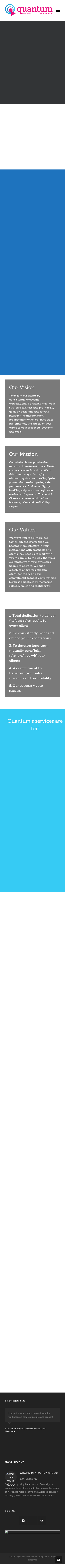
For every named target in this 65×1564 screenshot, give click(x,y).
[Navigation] (58, 10)
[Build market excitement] (35, 855)
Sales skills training (32, 1068)
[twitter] (32, 1520)
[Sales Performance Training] (35, 197)
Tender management (32, 961)
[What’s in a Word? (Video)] (11, 1477)
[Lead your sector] (35, 761)
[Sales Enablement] (35, 338)
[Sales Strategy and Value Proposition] (35, 244)
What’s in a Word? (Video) (39, 1473)
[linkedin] (23, 1520)
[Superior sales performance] (35, 808)
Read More (31, 971)
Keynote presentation (32, 1015)
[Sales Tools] (35, 291)
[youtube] (42, 1520)
